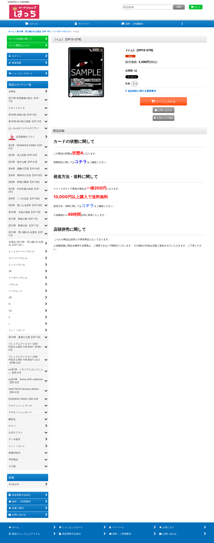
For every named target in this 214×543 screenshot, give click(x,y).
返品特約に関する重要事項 (142, 90)
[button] (182, 23)
